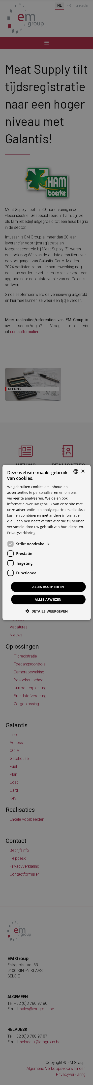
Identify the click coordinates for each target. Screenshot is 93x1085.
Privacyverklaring (21, 532)
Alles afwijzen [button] (48, 599)
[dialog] (46, 542)
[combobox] (75, 471)
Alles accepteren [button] (48, 586)
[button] (47, 611)
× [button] (83, 471)
